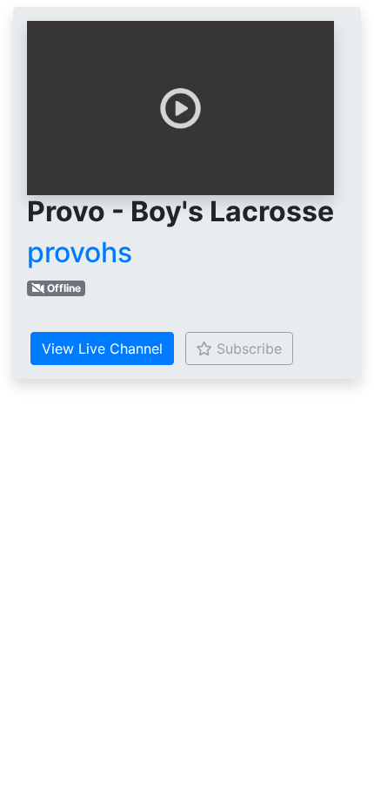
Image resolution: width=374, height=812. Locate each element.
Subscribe (247, 348)
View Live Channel (102, 348)
